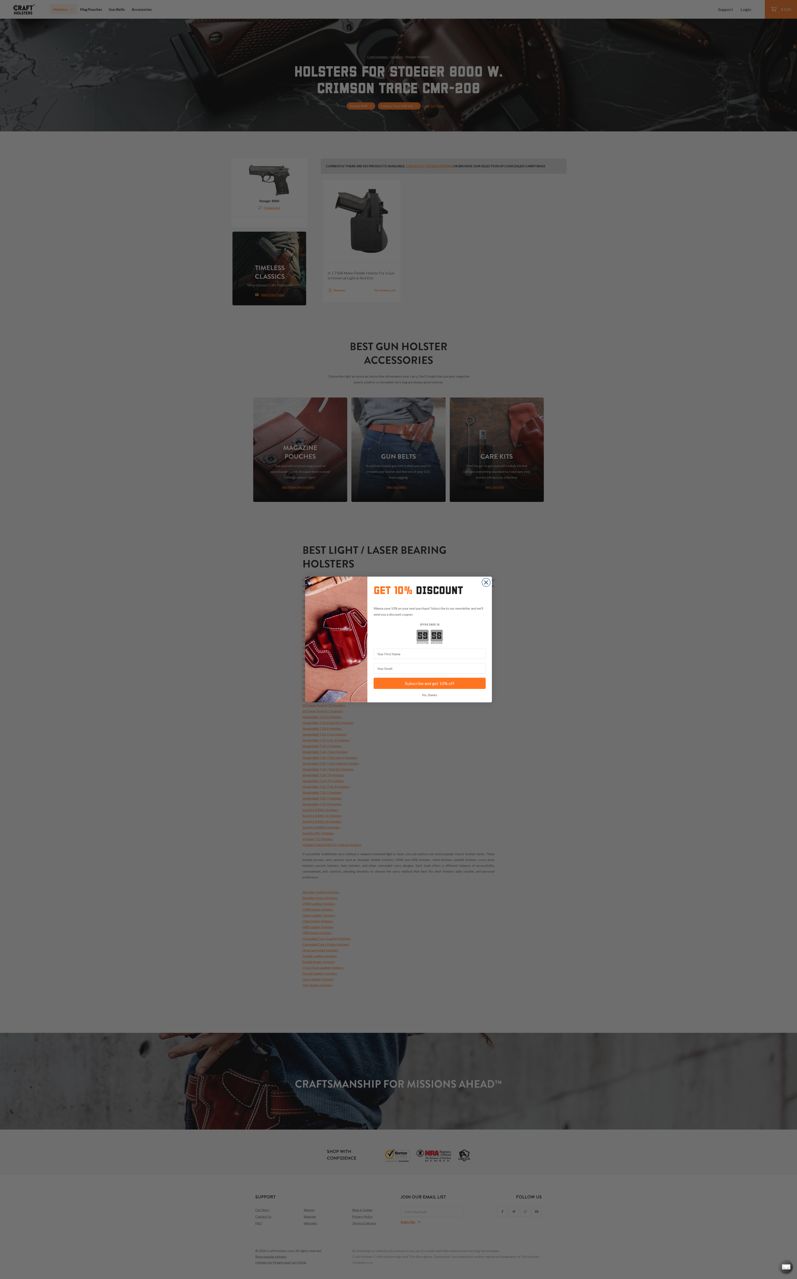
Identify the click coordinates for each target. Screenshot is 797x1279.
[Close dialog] (486, 582)
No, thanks (429, 695)
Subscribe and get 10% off (429, 683)
